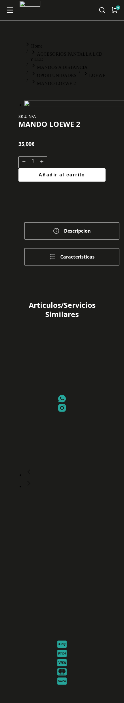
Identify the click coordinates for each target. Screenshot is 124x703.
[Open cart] (114, 10)
